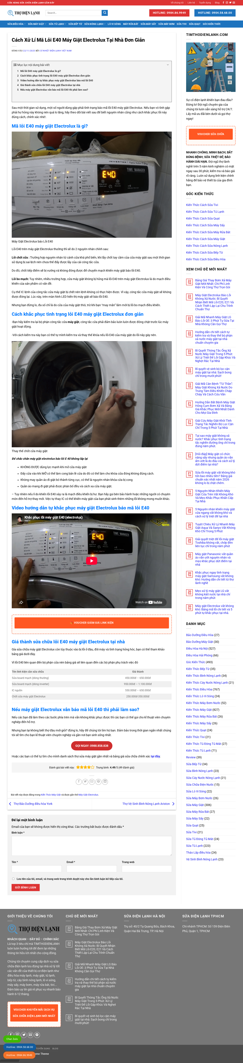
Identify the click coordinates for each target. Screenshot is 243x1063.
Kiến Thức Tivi (195, 737)
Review (191, 757)
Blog (217, 2)
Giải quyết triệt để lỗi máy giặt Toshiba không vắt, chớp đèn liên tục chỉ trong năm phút (214, 543)
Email (71, 862)
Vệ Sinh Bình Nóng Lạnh (202, 859)
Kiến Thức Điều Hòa (199, 689)
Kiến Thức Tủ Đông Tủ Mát (203, 743)
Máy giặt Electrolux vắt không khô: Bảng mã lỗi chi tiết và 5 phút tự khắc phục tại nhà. (214, 609)
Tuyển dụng (205, 2)
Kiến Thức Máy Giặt (51, 794)
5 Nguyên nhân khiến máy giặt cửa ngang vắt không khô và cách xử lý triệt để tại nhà (215, 513)
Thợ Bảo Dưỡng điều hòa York (32, 803)
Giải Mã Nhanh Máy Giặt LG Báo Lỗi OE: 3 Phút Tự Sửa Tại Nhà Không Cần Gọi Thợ (214, 321)
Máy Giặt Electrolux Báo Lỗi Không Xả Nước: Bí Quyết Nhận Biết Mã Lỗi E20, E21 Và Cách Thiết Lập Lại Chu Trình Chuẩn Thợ (214, 302)
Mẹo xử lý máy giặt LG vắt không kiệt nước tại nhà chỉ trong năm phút (212, 594)
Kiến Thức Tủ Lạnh (198, 750)
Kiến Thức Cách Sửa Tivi (202, 205)
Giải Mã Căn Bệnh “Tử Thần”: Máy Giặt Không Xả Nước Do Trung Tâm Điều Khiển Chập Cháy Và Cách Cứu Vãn (214, 389)
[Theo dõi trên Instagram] (227, 2)
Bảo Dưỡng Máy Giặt (199, 641)
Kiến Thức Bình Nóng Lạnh (203, 675)
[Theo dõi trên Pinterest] (37, 1035)
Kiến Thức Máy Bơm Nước (203, 703)
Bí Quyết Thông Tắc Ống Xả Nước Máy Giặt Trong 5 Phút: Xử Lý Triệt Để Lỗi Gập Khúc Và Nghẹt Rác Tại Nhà (215, 356)
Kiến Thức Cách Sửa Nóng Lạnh (207, 245)
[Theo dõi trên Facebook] (223, 2)
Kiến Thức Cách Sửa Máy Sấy (205, 225)
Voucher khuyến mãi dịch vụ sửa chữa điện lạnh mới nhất (34, 1013)
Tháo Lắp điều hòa (198, 852)
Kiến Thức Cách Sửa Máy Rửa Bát (208, 232)
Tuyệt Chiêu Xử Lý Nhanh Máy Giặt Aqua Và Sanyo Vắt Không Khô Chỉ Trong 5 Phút (215, 528)
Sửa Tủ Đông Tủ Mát (199, 839)
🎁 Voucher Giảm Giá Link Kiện (91, 622)
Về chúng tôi (177, 2)
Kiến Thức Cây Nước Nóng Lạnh (207, 682)
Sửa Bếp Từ (75, 24)
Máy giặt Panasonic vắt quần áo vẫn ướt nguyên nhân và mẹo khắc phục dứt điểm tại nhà (214, 559)
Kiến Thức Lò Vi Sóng (200, 696)
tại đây (155, 756)
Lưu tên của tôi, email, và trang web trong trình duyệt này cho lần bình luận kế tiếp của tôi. (70, 879)
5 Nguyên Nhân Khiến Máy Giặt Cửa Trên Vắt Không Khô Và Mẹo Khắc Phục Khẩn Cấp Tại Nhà (214, 496)
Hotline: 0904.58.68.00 (19, 1047)
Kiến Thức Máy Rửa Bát (201, 716)
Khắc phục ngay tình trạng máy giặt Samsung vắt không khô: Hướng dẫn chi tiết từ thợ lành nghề (214, 578)
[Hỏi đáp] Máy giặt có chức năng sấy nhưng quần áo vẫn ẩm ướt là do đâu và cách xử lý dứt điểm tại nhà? (215, 459)
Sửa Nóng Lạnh (93, 24)
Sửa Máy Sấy (148, 24)
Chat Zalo (12, 1039)
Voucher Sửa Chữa (210, 134)
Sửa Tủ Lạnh (56, 24)
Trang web (128, 862)
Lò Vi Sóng (114, 24)
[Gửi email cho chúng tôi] (234, 2)
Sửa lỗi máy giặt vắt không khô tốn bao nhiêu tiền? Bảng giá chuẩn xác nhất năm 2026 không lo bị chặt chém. (215, 478)
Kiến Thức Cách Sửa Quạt (203, 218)
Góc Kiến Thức (212, 24)
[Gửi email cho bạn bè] (92, 782)
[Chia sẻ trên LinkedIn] (105, 782)
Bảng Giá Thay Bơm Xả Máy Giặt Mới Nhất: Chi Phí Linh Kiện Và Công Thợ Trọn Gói (213, 284)
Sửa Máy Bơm (166, 24)
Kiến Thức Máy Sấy (198, 723)
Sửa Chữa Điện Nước (200, 784)
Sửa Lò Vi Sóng (196, 791)
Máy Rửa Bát (130, 24)
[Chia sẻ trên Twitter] (85, 782)
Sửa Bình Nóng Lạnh (199, 771)
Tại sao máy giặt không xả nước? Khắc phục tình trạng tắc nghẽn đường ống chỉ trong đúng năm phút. (215, 441)
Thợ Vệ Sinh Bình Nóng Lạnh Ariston (146, 803)
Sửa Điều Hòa (15, 24)
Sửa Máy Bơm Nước (199, 798)
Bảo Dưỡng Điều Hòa (199, 635)
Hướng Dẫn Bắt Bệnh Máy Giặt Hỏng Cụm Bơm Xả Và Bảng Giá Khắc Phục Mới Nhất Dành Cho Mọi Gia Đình (215, 407)
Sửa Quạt (195, 24)
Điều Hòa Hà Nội (197, 648)
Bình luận (18, 832)
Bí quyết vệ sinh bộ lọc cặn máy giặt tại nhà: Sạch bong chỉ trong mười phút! (213, 372)
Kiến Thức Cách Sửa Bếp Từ (204, 252)
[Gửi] (105, 13)
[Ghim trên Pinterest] (98, 782)
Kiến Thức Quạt (196, 730)
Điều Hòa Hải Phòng (199, 655)
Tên (15, 862)
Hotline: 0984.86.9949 (19, 1055)
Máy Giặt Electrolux (88, 794)
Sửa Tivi (181, 24)
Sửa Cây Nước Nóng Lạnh (203, 778)
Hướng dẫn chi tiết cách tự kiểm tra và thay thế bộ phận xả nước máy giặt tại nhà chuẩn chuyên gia (213, 337)
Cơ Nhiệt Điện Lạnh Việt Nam (56, 51)
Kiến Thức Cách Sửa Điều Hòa (205, 259)
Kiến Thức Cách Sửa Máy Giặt (205, 239)
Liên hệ (191, 2)
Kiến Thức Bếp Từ (197, 669)
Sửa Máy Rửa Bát (197, 811)
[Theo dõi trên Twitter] (230, 2)
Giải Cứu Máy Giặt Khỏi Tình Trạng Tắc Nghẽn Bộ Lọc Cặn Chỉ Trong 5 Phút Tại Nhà (214, 424)
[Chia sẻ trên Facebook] (79, 782)
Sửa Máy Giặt (36, 24)
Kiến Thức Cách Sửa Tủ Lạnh (205, 211)
